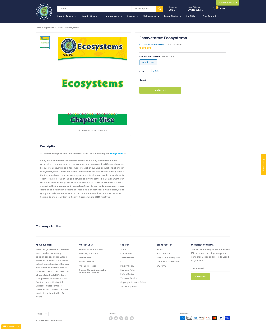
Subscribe (200, 276)
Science (131, 16)
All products (49, 28)
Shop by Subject (65, 16)
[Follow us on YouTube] (132, 318)
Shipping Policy (127, 270)
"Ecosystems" (116, 153)
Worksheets (85, 257)
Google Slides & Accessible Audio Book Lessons (92, 271)
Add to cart (160, 90)
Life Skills (190, 16)
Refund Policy (127, 274)
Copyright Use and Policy (133, 282)
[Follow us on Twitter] (116, 318)
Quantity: (144, 80)
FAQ (122, 261)
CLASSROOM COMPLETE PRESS (151, 44)
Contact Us (126, 253)
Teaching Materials (88, 253)
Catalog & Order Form (168, 261)
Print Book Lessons (88, 266)
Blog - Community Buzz (168, 257)
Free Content (209, 16)
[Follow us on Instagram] (121, 318)
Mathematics (149, 16)
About (123, 249)
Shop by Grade (89, 16)
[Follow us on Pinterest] (126, 318)
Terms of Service (128, 278)
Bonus (160, 249)
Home (38, 28)
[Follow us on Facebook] (111, 318)
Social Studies (171, 16)
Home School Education (91, 249)
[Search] (159, 9)
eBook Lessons (86, 261)
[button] (145, 48)
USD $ (40, 314)
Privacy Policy (127, 266)
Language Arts (112, 16)
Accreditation (127, 257)
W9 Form (161, 266)
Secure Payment (128, 286)
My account (194, 9)
